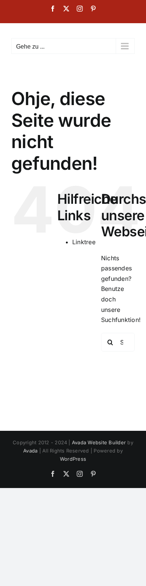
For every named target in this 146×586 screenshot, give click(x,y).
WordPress (73, 459)
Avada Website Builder (99, 442)
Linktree (83, 242)
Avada (30, 451)
